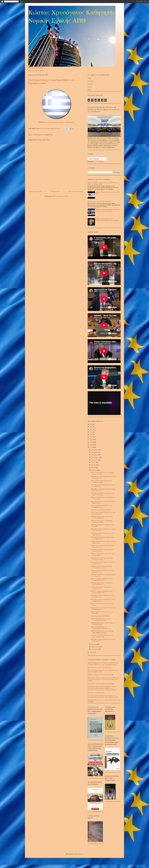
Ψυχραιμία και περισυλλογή (96, 692)
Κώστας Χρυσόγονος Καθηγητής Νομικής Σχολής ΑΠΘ (71, 16)
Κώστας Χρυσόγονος (36, 68)
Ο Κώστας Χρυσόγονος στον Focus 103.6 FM (108, 193)
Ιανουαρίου (95, 649)
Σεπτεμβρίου (95, 457)
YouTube (90, 84)
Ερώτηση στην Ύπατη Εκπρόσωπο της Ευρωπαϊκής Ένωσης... (102, 636)
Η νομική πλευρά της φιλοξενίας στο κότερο (101, 684)
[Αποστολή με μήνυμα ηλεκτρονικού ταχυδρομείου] (65, 129)
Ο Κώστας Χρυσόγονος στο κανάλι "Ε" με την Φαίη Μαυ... (103, 554)
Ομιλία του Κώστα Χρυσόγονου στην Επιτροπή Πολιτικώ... (102, 579)
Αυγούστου (94, 460)
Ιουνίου (93, 465)
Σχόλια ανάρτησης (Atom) (60, 196)
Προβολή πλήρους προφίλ (36, 70)
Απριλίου (94, 470)
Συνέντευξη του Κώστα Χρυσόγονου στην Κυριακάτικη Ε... (103, 513)
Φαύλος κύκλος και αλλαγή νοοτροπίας (99, 201)
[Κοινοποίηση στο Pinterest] (72, 129)
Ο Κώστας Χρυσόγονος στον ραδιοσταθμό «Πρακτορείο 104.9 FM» (107, 219)
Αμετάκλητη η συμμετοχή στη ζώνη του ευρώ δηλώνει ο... (102, 546)
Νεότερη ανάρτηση (35, 191)
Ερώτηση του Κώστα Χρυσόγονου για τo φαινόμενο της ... (103, 596)
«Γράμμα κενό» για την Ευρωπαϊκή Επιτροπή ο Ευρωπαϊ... (101, 567)
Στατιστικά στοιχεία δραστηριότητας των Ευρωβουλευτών (103, 608)
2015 (91, 447)
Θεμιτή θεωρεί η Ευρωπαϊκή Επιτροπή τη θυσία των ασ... (103, 502)
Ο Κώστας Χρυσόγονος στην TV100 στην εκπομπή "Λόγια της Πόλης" (108, 210)
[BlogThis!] (67, 129)
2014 (91, 652)
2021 (91, 432)
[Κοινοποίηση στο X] (69, 129)
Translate (100, 161)
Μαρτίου (94, 644)
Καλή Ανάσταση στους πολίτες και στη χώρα (102, 604)
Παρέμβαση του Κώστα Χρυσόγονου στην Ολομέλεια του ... (103, 477)
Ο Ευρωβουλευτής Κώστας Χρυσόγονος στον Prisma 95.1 (102, 538)
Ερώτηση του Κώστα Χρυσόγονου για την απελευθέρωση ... (103, 529)
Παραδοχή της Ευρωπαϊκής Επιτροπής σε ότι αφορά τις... (103, 485)
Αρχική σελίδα (55, 191)
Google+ (90, 87)
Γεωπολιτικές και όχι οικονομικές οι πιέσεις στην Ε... (101, 587)
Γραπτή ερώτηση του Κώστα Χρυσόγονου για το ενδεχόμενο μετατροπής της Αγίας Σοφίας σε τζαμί (103, 696)
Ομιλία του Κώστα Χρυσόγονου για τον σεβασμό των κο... (102, 571)
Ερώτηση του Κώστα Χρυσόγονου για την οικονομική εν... (103, 640)
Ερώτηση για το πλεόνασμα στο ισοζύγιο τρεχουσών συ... (103, 563)
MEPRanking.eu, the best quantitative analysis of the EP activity (56, 122)
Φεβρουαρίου (95, 647)
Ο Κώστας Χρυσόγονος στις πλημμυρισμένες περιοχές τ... (100, 627)
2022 (91, 429)
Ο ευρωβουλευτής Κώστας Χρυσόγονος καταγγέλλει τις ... (102, 550)
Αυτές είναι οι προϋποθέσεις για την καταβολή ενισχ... (101, 506)
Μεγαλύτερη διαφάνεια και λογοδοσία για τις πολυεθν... (102, 473)
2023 (91, 427)
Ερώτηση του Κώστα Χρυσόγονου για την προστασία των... (103, 600)
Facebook (90, 81)
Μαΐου (93, 467)
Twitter (90, 78)
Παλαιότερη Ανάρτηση (76, 191)
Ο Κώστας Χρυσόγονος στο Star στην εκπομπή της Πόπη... (101, 521)
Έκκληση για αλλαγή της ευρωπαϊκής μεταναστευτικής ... (102, 558)
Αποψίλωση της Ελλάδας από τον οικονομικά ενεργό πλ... (101, 619)
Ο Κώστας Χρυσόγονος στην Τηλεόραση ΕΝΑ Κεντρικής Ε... (103, 623)
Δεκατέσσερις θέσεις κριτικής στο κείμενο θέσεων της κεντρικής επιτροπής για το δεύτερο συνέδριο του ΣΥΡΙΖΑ (103, 679)
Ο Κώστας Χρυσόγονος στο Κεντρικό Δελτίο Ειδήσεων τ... (102, 517)
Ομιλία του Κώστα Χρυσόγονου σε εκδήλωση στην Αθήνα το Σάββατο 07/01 (102, 183)
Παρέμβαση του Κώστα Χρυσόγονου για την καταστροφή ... (103, 494)
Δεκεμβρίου (95, 449)
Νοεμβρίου (94, 452)
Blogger (81, 854)
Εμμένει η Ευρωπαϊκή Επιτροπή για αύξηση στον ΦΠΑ (101, 481)
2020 (91, 434)
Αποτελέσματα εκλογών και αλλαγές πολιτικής (102, 612)
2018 (91, 439)
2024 (91, 424)
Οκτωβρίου (94, 455)
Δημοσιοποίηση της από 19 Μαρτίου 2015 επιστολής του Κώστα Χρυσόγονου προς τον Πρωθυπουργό (103, 663)
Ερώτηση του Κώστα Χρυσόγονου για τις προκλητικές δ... (103, 534)
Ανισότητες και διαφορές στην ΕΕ (101, 510)
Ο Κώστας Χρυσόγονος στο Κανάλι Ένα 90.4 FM (102, 525)
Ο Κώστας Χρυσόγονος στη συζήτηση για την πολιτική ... (103, 498)
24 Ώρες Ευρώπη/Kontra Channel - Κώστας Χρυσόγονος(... (103, 542)
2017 (91, 442)
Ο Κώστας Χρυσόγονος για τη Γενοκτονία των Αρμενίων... (103, 575)
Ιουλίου (93, 462)
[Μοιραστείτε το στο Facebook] (71, 129)
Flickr (89, 90)
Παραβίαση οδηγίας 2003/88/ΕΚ (100, 616)
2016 (91, 445)
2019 (91, 437)
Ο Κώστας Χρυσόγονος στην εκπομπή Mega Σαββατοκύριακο (102, 631)
